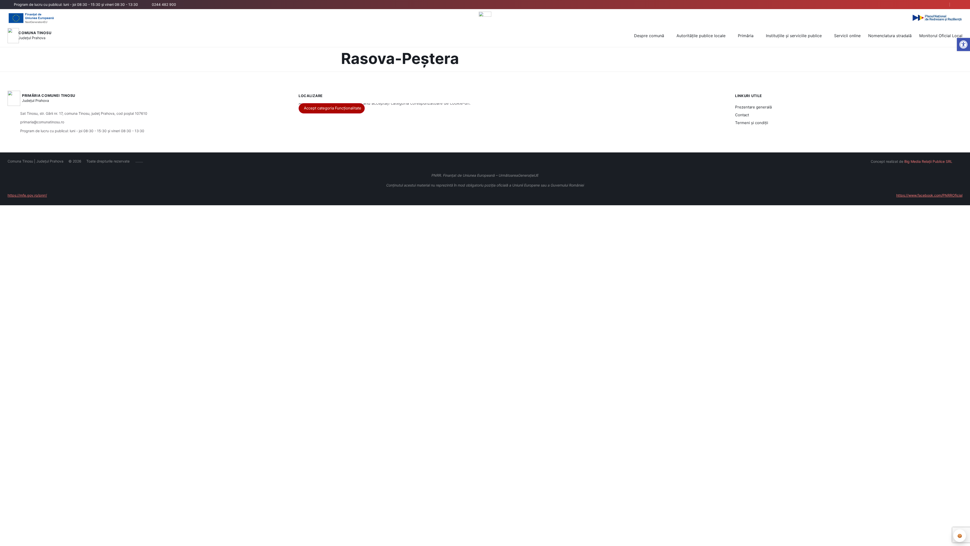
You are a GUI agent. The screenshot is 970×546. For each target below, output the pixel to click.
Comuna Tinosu (34, 33)
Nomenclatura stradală (890, 35)
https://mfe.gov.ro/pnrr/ (27, 195)
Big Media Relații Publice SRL (928, 161)
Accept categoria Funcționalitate (332, 108)
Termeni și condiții (751, 122)
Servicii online (847, 35)
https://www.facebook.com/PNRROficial (929, 195)
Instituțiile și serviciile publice (794, 35)
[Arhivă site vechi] (959, 5)
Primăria (746, 35)
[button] (963, 44)
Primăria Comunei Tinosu (48, 95)
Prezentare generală (753, 107)
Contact (742, 114)
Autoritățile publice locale (700, 35)
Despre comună (649, 35)
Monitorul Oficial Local (940, 35)
